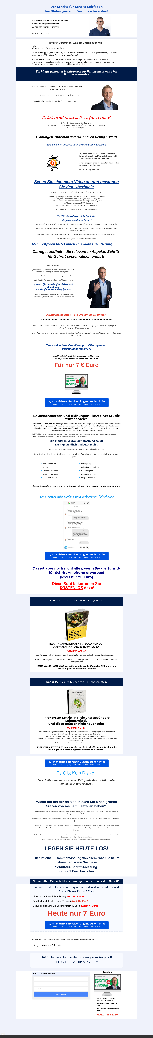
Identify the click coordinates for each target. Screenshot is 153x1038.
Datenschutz (80, 1024)
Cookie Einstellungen (46, 1034)
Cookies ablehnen (139, 1031)
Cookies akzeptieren (139, 1035)
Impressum (72, 1024)
